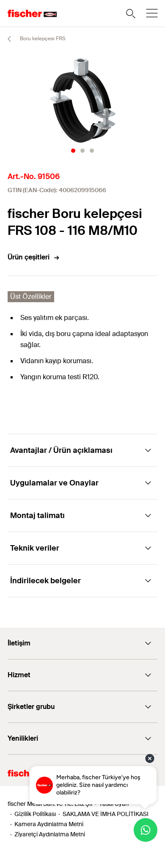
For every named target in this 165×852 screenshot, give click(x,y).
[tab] (73, 151)
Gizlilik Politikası (35, 814)
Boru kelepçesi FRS (42, 38)
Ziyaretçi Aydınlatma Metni (49, 834)
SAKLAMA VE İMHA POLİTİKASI (105, 814)
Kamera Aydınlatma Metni (48, 824)
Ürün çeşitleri (29, 257)
